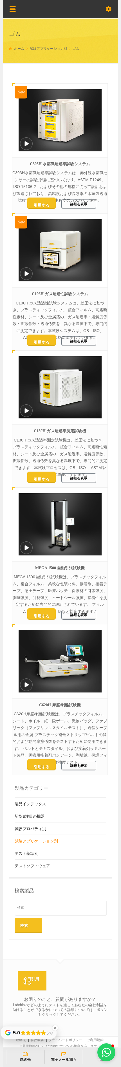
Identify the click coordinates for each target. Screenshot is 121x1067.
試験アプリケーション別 (36, 841)
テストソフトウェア (32, 866)
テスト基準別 (26, 853)
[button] (106, 1052)
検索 (24, 925)
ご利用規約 (95, 1040)
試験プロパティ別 (30, 828)
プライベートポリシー (65, 1040)
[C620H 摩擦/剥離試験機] (26, 685)
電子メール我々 (64, 1059)
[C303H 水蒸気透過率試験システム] (26, 144)
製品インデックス (30, 804)
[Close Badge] (55, 1028)
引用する (42, 205)
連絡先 (21, 1040)
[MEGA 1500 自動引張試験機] (26, 548)
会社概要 (37, 1040)
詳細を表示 (78, 204)
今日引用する (31, 981)
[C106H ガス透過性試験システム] (26, 274)
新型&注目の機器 (30, 816)
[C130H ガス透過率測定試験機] (26, 411)
